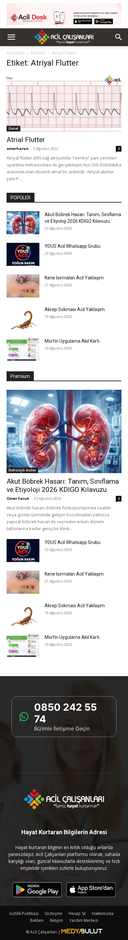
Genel (13, 128)
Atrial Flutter (26, 140)
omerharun (18, 148)
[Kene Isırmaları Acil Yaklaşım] (23, 286)
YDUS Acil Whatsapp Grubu (72, 246)
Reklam (37, 920)
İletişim (56, 920)
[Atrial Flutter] (64, 102)
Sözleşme (53, 913)
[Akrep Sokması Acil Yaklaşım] (23, 317)
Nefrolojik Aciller (22, 470)
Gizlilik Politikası (23, 913)
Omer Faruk (18, 498)
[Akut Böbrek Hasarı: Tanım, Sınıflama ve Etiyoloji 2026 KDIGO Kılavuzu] (23, 222)
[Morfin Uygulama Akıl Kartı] (23, 349)
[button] (11, 37)
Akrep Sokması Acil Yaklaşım (75, 309)
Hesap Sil (77, 913)
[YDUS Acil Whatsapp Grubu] (23, 254)
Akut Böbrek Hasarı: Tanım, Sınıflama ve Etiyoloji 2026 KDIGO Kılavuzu (63, 485)
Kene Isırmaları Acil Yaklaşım (74, 277)
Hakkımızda (103, 913)
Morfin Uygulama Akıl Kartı (72, 341)
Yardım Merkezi (83, 920)
